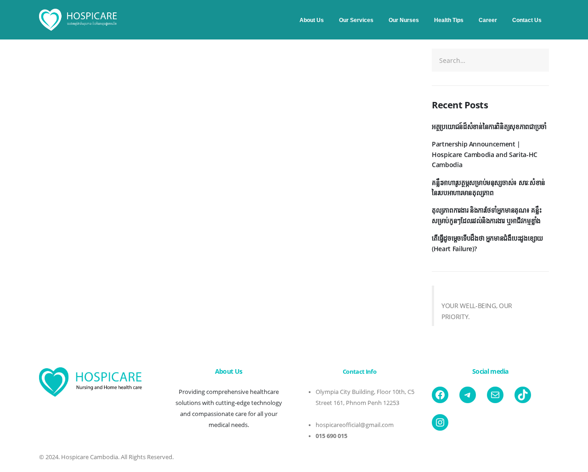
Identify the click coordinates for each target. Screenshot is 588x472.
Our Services (356, 20)
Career (488, 20)
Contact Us (527, 20)
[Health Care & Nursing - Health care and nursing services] (78, 20)
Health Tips (449, 20)
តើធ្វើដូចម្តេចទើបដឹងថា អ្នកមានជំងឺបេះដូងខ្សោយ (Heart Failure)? (487, 243)
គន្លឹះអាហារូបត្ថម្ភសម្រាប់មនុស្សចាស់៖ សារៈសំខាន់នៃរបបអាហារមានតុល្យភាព (488, 187)
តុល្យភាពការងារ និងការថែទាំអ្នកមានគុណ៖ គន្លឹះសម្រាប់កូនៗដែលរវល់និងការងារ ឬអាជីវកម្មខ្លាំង (486, 215)
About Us (312, 20)
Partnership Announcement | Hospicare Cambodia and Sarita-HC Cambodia (484, 154)
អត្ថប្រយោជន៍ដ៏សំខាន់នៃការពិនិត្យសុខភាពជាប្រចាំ (489, 126)
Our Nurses (404, 20)
